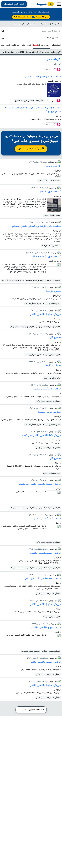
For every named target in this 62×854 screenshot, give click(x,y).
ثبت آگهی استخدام (13, 4)
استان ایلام (44, 23)
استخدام (56, 45)
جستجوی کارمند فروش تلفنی (26, 23)
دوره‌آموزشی (12, 45)
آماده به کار (56, 23)
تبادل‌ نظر (26, 45)
